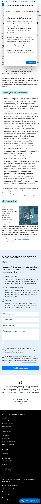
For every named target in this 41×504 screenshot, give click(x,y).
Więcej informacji (29, 12)
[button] (29, 500)
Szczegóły (17, 12)
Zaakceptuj (31, 62)
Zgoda (8, 12)
